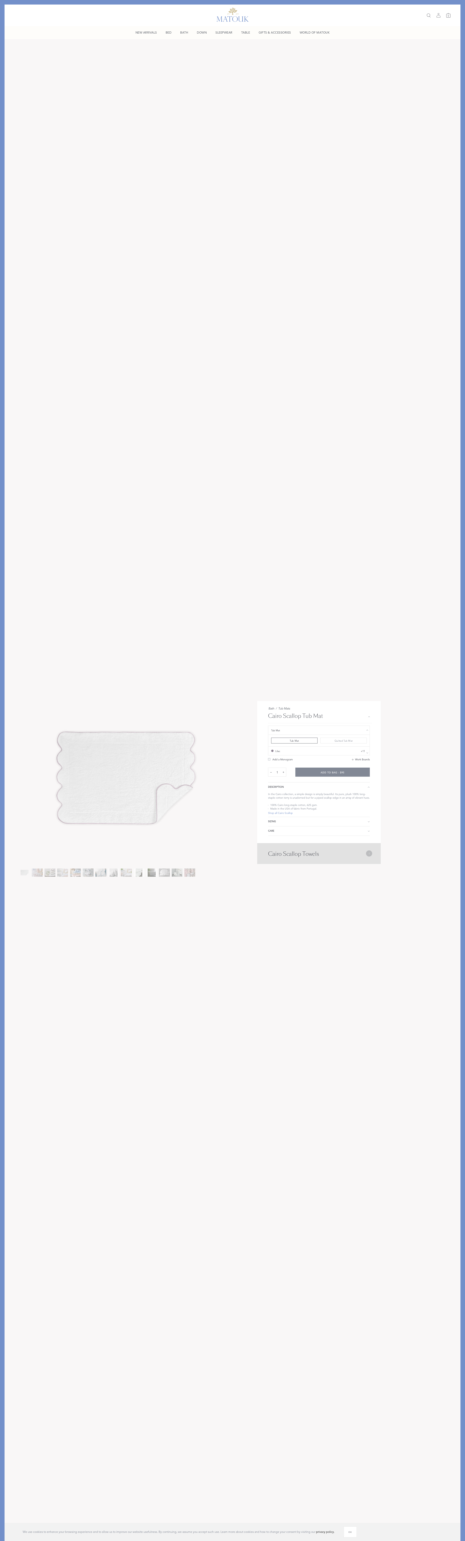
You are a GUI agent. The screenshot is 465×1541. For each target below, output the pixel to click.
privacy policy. (325, 1532)
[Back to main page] (233, 15)
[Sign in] (438, 15)
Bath (271, 708)
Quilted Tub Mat (344, 740)
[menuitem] (146, 33)
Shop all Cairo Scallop (280, 813)
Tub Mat (294, 740)
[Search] (429, 15)
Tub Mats (284, 708)
